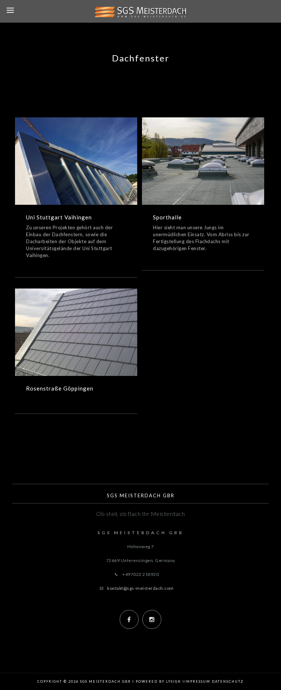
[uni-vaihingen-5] (87, 152)
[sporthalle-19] (214, 152)
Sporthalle (203, 170)
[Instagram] (152, 619)
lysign (173, 681)
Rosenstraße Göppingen (76, 342)
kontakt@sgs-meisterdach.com (140, 588)
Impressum (197, 681)
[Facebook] (129, 619)
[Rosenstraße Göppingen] (65, 323)
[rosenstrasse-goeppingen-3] (87, 323)
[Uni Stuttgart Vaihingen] (65, 152)
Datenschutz (228, 681)
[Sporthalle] (192, 152)
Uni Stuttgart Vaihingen (75, 170)
